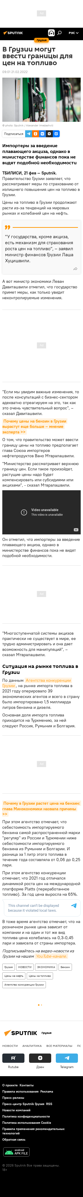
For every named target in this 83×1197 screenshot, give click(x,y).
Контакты (27, 1085)
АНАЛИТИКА (32, 1046)
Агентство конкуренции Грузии (24, 984)
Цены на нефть (13, 976)
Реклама (46, 1091)
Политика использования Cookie (26, 1123)
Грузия (8, 967)
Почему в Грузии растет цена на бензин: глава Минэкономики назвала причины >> (41, 809)
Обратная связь (13, 1139)
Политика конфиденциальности (26, 1116)
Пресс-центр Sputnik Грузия (23, 1104)
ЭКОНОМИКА (46, 967)
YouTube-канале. (51, 956)
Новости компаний (16, 1110)
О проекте (10, 1085)
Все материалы (59, 1046)
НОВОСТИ (25, 967)
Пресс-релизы (13, 1098)
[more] (75, 268)
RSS (49, 1104)
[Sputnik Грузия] (13, 35)
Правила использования (20, 1091)
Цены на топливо (40, 976)
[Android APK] (16, 1152)
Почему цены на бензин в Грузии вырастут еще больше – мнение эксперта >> (34, 426)
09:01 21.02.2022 (15, 72)
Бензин (65, 967)
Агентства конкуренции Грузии (37, 683)
